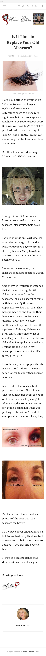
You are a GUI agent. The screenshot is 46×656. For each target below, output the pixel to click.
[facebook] (16, 6)
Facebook (16, 246)
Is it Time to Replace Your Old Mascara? (23, 42)
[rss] (35, 6)
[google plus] (27, 6)
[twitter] (23, 6)
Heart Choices (33, 238)
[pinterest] (32, 6)
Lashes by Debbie (25, 536)
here (5, 549)
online (28, 216)
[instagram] (19, 6)
